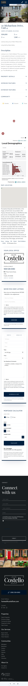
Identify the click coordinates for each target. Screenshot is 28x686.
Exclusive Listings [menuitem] (5, 619)
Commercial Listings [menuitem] (6, 621)
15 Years (13, 417)
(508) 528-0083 (15, 592)
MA (11, 241)
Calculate (14, 443)
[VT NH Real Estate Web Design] (14, 675)
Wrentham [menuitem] (3, 658)
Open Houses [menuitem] (4, 625)
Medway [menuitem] (3, 652)
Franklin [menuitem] (3, 650)
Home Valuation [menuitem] (5, 636)
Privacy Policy (22, 398)
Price (5, 422)
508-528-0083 (9, 269)
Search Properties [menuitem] (5, 617)
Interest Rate (7, 434)
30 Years (7, 417)
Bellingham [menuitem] (4, 644)
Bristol (15, 241)
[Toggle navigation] (26, 2)
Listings (7, 241)
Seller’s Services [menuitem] (5, 635)
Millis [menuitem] (2, 654)
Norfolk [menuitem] (3, 656)
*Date (5, 349)
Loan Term (6, 414)
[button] (2, 13)
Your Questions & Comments (10, 361)
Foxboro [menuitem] (3, 648)
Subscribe (14, 320)
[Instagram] (6, 608)
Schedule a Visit (19, 335)
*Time (5, 355)
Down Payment (7, 428)
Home (2, 241)
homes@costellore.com (10, 601)
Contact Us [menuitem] (4, 668)
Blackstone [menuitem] (3, 646)
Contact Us (9, 335)
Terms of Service (7, 400)
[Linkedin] (4, 608)
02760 (4, 243)
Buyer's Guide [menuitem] (4, 633)
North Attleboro (22, 241)
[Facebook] (1, 608)
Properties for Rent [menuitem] (5, 623)
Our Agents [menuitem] (4, 666)
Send (14, 538)
